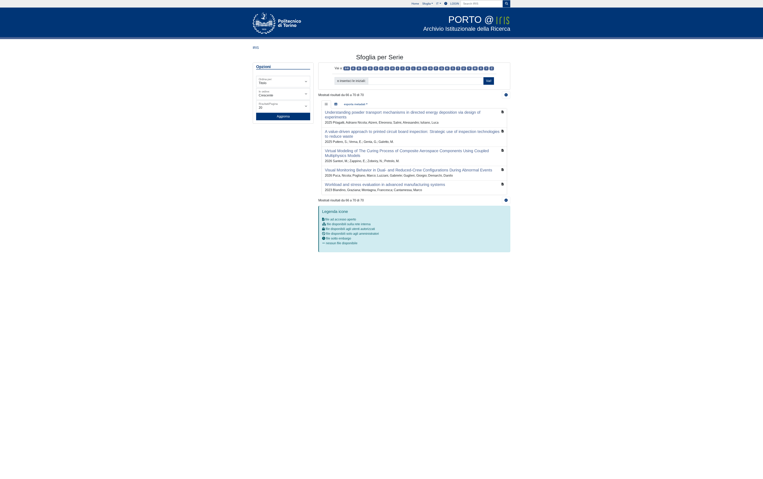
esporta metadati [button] (354, 104)
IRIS (256, 47)
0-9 (347, 68)
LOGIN (454, 3)
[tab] (326, 104)
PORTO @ (466, 23)
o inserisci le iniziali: (351, 81)
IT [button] (437, 3)
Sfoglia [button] (426, 3)
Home (415, 3)
